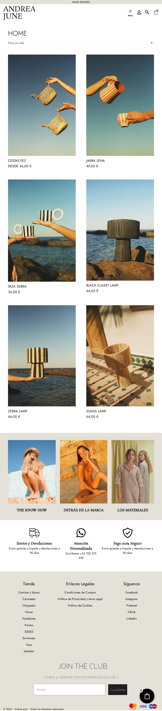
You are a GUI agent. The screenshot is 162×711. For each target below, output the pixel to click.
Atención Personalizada (81, 546)
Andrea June (19, 12)
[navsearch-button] (147, 13)
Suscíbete (117, 689)
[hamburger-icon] (130, 13)
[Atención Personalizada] (81, 533)
